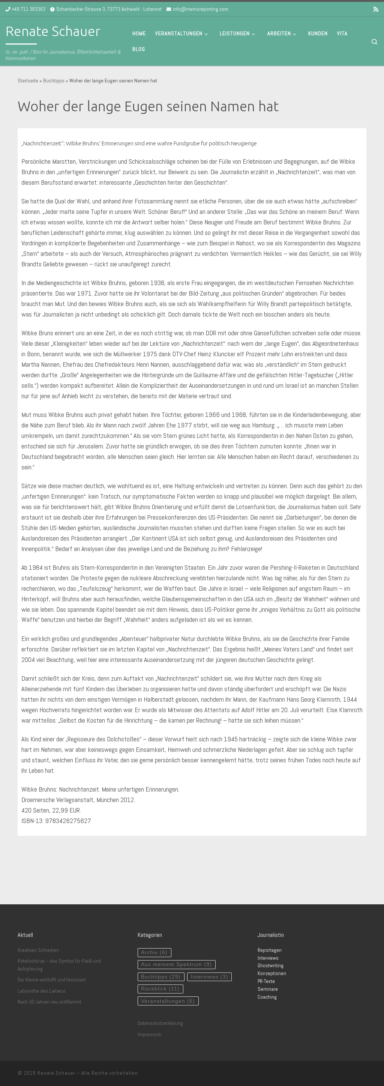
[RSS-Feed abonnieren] (376, 9)
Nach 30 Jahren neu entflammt (49, 1002)
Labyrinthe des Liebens (42, 991)
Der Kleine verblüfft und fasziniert (52, 980)
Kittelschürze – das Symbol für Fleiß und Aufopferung (59, 965)
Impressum (150, 1034)
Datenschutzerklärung (160, 1023)
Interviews (209, 977)
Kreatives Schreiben (38, 950)
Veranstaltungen (168, 1001)
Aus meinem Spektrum (176, 964)
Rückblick (160, 989)
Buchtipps (53, 80)
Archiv (154, 952)
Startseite (28, 80)
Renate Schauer (56, 1073)
